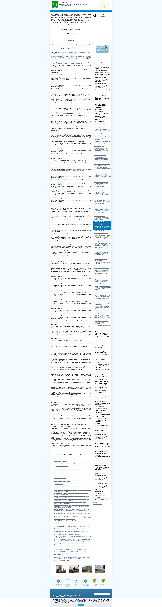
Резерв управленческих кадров (101, 481)
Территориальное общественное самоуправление (102, 421)
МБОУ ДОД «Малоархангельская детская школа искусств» (102, 352)
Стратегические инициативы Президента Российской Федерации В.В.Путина (102, 67)
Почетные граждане (99, 60)
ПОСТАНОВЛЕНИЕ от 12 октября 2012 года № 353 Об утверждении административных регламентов (102, 244)
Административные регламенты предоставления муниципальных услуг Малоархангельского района (102, 154)
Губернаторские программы (101, 70)
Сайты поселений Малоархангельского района (101, 450)
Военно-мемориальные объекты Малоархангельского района (102, 365)
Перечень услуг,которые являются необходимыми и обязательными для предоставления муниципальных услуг (102, 164)
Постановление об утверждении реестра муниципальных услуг (67, 459)
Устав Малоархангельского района (102, 72)
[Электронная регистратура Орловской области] (102, 52)
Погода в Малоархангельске (99, 500)
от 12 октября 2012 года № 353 (70, 45)
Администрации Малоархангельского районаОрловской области (73, 4)
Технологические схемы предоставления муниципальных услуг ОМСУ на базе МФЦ (71, 549)
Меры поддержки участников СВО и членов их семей (102, 75)
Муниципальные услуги (60, 13)
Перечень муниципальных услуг (60, 461)
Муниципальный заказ (99, 109)
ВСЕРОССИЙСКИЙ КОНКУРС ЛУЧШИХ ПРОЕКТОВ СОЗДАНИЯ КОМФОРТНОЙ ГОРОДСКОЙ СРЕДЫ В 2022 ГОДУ (102, 79)
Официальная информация (101, 95)
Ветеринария (97, 471)
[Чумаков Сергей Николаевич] (61, 569)
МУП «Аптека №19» (99, 349)
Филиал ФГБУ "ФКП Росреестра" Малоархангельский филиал (102, 393)
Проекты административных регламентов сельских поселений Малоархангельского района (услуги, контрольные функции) (102, 159)
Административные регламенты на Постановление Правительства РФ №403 (70, 551)
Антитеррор (97, 423)
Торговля (97, 343)
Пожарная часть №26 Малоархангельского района (101, 375)
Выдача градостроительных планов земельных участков (65, 547)
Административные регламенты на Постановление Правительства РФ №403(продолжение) (101, 312)
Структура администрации (100, 64)
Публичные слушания (99, 107)
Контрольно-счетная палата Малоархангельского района (101, 355)
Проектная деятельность (100, 416)
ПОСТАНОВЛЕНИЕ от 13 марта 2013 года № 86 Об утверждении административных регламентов (101, 232)
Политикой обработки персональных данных (71, 601)
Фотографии (96, 10)
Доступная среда (98, 412)
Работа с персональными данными (102, 414)
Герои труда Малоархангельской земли (102, 370)
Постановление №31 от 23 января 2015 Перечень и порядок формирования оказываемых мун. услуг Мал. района (102, 200)
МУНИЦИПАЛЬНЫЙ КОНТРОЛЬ (102, 463)
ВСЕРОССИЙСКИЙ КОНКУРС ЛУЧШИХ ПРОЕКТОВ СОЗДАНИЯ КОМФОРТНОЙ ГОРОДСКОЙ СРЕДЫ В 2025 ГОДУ (102, 485)
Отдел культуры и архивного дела (102, 428)
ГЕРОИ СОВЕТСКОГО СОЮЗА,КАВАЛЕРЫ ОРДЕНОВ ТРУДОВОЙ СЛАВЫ (102, 361)
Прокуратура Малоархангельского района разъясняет (102, 404)
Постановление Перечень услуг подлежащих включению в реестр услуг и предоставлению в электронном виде (102, 135)
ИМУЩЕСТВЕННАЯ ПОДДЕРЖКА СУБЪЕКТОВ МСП (102, 447)
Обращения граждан (67, 10)
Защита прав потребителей (101, 453)
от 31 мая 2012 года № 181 (82, 45)
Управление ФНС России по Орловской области (101, 346)
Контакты (106, 10)
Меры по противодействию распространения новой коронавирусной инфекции (100, 104)
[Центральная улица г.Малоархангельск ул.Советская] (100, 569)
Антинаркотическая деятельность (102, 461)
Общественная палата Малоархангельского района (101, 379)
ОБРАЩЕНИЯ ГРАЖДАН (100, 390)
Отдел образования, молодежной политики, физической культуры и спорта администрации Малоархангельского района (102, 115)
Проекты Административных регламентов (62, 467)
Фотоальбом (97, 497)
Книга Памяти (98, 367)
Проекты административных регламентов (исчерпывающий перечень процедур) (70, 528)
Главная (55, 10)
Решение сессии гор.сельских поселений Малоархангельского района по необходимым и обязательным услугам (102, 169)
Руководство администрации (101, 62)
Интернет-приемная (99, 493)
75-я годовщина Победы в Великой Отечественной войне (102, 90)
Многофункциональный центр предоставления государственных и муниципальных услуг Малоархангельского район (101, 275)
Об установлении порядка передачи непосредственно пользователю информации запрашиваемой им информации (101, 183)
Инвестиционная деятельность (101, 381)
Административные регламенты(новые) (62, 560)
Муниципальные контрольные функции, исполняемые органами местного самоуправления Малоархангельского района (102, 99)
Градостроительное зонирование (102, 396)
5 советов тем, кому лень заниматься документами (64, 529)
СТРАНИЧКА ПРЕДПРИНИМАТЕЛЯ (102, 397)
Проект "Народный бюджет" (101, 410)
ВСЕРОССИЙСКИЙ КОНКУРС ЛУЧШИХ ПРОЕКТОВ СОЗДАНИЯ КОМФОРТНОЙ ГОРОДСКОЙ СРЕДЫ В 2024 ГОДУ (102, 477)
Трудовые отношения (99, 372)
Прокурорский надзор (99, 406)
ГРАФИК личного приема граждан (102, 473)
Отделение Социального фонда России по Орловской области (102, 334)
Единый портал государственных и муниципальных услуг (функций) (68, 534)
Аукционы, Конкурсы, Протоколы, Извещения (102, 337)
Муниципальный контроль (100, 459)
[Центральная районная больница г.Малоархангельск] (87, 569)
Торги (96, 339)
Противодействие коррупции (101, 408)
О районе (79, 10)
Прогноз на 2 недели (97, 504)
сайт (96, 489)
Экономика (97, 93)
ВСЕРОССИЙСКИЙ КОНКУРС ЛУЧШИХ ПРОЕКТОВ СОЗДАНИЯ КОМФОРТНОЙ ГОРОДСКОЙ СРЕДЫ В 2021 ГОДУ (102, 85)
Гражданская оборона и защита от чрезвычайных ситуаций (102, 426)
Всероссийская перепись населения (102, 432)
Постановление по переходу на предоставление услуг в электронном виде (69, 463)
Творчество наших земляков (101, 357)
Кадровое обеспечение (100, 111)
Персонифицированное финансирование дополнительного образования (102, 456)
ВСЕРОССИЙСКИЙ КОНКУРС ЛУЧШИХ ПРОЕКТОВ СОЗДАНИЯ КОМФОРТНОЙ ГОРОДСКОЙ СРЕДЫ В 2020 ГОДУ (102, 436)
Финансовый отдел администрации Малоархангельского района (102, 400)
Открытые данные (99, 491)
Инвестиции (97, 119)
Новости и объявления (100, 495)
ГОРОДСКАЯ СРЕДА (99, 430)
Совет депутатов (98, 328)
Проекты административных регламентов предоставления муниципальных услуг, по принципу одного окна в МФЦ (101, 188)
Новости (87, 10)
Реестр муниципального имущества (102, 418)
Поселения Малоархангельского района (102, 330)
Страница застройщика (100, 341)
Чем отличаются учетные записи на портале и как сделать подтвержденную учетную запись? (101, 267)
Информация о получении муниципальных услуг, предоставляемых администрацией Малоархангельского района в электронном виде (101, 194)
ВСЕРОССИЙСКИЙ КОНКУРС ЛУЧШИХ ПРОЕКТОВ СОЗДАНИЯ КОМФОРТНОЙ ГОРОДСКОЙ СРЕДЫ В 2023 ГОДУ (102, 467)
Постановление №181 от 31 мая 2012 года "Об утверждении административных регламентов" (101, 149)
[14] (74, 569)
